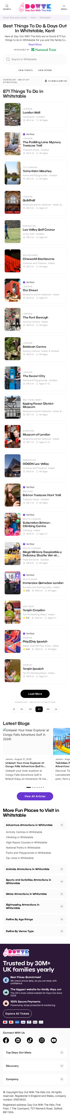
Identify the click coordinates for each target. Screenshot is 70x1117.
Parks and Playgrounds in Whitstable (28, 852)
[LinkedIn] (18, 1040)
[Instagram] (42, 1040)
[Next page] (56, 709)
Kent (33, 17)
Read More (35, 44)
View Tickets (25, 70)
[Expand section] (62, 869)
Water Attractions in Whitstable (26, 893)
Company (12, 1079)
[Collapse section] (62, 825)
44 (47, 709)
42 (30, 709)
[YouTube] (54, 1040)
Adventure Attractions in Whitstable (29, 824)
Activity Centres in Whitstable (24, 832)
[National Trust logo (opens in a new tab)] (43, 49)
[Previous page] (14, 709)
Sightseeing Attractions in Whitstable (22, 906)
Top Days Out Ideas (18, 1052)
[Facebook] (6, 1040)
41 (22, 709)
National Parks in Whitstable (23, 847)
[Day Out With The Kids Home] (35, 7)
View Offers (45, 70)
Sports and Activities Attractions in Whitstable (28, 881)
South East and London (15, 17)
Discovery (12, 1065)
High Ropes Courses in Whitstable (26, 842)
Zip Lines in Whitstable (20, 857)
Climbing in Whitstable (19, 837)
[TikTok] (30, 1040)
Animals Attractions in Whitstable (27, 869)
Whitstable (45, 17)
